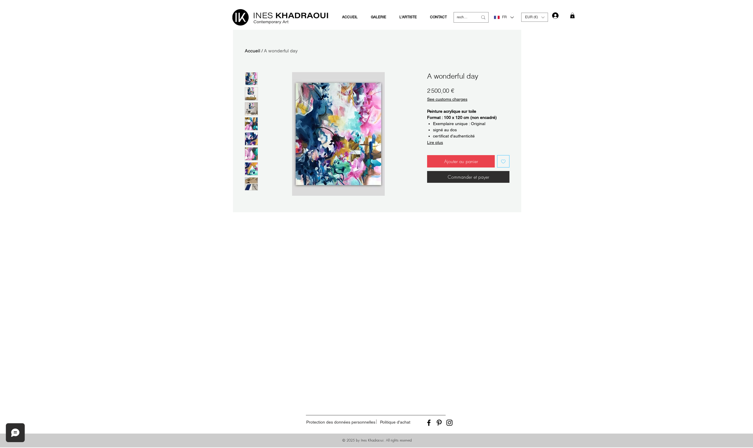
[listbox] (534, 17)
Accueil (252, 51)
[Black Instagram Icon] (449, 423)
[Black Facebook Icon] (429, 423)
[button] (534, 17)
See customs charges (447, 99)
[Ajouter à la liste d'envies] (503, 161)
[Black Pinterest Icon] (439, 423)
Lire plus (435, 142)
